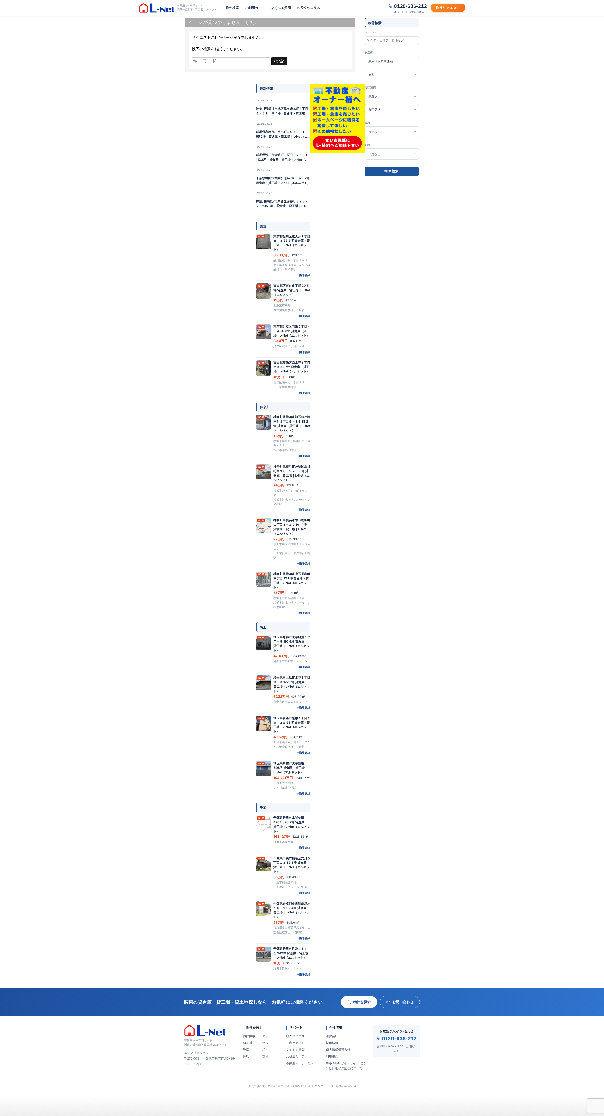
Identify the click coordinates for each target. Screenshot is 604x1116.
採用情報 (332, 1043)
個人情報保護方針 (338, 1050)
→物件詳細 (303, 275)
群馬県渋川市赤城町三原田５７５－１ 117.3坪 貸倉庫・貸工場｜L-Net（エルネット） (283, 157)
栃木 (265, 1050)
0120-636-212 (399, 1038)
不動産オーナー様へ (300, 1063)
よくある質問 (281, 8)
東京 (265, 1036)
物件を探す (362, 1002)
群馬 (246, 1056)
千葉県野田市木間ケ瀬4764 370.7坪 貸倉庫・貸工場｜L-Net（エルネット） (283, 180)
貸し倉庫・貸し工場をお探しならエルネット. (301, 1086)
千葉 (246, 1050)
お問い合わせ (403, 1002)
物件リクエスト (297, 1036)
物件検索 (232, 8)
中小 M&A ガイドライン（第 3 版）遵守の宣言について (345, 1065)
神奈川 (247, 1043)
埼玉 (265, 1043)
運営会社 (332, 1036)
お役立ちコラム (308, 8)
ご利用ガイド (255, 8)
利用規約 (332, 1056)
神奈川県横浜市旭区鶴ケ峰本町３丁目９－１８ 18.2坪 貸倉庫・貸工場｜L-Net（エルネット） (282, 111)
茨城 (265, 1056)
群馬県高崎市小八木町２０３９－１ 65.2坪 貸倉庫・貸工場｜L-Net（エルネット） (282, 134)
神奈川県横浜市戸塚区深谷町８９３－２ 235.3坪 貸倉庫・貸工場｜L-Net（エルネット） (283, 203)
